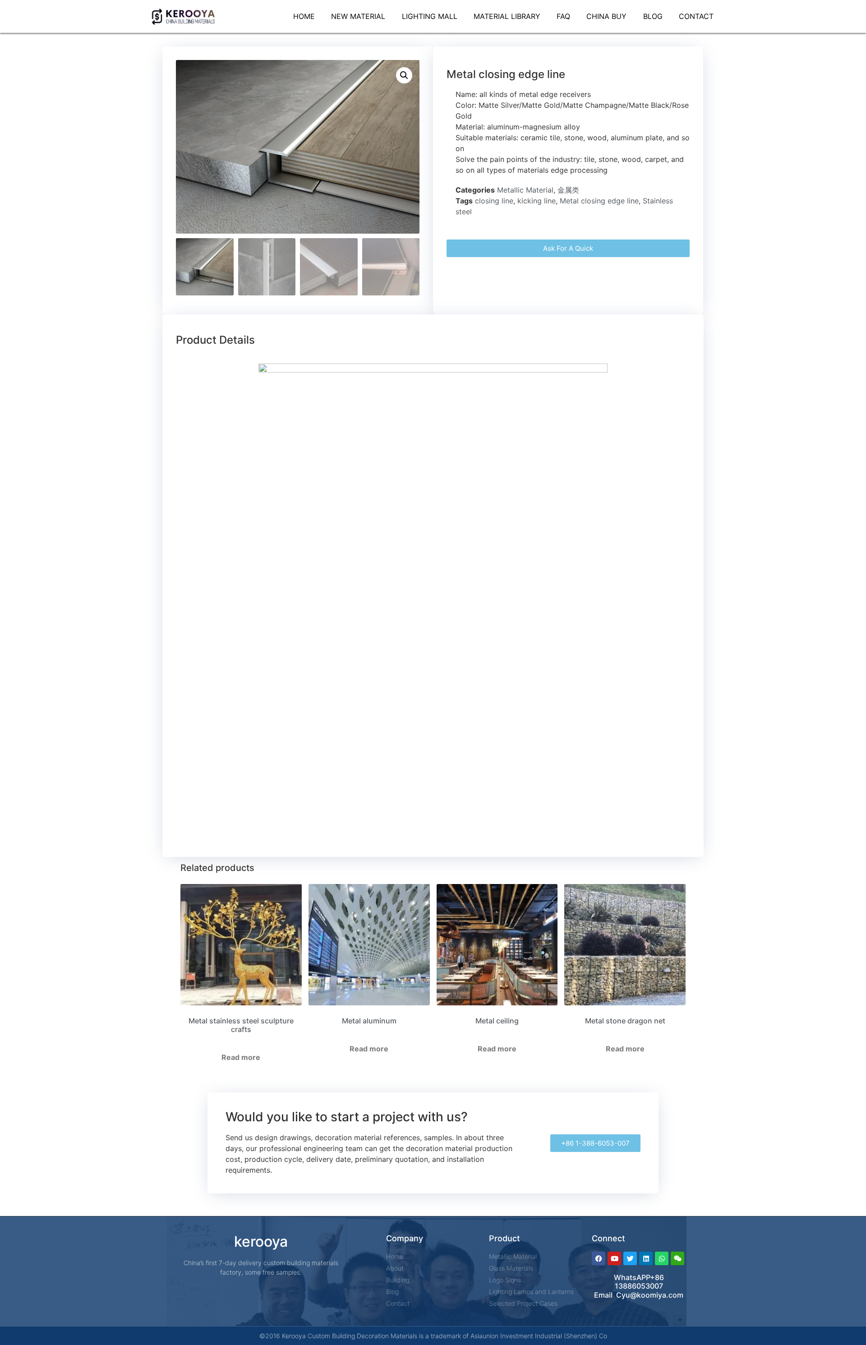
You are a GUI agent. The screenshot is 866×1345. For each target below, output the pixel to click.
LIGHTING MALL (429, 16)
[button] (404, 75)
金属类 (568, 189)
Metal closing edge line (599, 200)
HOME (304, 16)
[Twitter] (630, 1258)
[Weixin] (677, 1258)
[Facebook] (598, 1258)
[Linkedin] (646, 1258)
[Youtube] (614, 1258)
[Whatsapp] (661, 1258)
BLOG (653, 16)
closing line (494, 200)
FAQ (563, 16)
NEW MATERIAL (358, 16)
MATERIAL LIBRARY (507, 16)
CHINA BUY (606, 16)
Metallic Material (525, 189)
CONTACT (696, 16)
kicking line (536, 200)
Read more (240, 1057)
